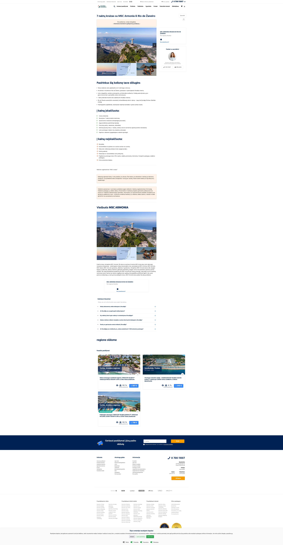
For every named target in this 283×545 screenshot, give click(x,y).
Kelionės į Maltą (100, 515)
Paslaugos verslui (136, 467)
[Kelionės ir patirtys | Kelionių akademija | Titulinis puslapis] (104, 6)
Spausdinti (182, 15)
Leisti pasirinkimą (141, 536)
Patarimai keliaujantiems (120, 462)
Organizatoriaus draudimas (138, 470)
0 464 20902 (182, 473)
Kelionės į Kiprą (100, 514)
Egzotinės (148, 6)
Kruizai (155, 6)
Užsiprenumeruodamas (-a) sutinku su (159, 444)
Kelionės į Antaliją (150, 504)
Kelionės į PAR (137, 509)
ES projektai (135, 474)
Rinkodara (156, 542)
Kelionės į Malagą (162, 513)
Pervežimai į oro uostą (176, 510)
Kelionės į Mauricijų (126, 522)
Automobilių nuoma (175, 504)
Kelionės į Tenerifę (151, 513)
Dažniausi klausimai (111, 1)
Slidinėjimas (175, 6)
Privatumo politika (136, 465)
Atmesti (132, 536)
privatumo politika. (168, 444)
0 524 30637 (182, 469)
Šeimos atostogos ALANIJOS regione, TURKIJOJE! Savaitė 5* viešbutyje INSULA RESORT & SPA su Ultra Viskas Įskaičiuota (117, 378)
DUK (116, 470)
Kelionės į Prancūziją (113, 508)
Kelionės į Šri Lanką (126, 507)
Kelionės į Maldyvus (138, 518)
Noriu (177, 441)
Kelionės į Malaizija (138, 519)
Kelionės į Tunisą (112, 510)
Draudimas (173, 505)
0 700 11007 (178, 458)
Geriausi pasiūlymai (122, 6)
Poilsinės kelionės (101, 462)
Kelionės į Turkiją (100, 504)
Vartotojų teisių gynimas (138, 472)
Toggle (124, 542)
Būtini (127, 542)
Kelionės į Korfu (150, 512)
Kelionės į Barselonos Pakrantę (149, 517)
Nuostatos (146, 542)
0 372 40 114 (172, 473)
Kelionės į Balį (125, 515)
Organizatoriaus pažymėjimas (139, 469)
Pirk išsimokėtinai (175, 509)
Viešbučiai (117, 467)
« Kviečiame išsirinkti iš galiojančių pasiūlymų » (126, 23)
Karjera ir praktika (136, 464)
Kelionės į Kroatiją (112, 504)
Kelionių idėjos (118, 474)
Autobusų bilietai (175, 512)
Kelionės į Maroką (125, 512)
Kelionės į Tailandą (126, 504)
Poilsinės (132, 6)
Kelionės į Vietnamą (126, 505)
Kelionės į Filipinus (126, 517)
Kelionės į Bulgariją (101, 509)
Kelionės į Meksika (126, 514)
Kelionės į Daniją (112, 516)
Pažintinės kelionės (101, 464)
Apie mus (119, 1)
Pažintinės (140, 6)
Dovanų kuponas (175, 514)
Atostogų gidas (101, 1)
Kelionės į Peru (125, 509)
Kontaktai (125, 1)
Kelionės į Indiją (137, 521)
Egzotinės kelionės (101, 465)
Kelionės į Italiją (100, 510)
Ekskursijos (117, 465)
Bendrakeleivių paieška (120, 469)
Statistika (136, 542)
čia (232, 533)
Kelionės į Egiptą (100, 505)
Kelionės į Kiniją (125, 510)
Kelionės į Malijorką (162, 512)
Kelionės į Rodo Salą (162, 510)
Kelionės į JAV (137, 505)
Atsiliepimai (117, 472)
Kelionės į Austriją (112, 515)
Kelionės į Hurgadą (151, 507)
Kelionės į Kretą (150, 505)
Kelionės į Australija (138, 504)
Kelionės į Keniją (137, 507)
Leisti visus (150, 536)
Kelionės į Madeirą (162, 508)
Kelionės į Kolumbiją (126, 520)
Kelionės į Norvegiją (113, 518)
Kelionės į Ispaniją (101, 512)
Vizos (116, 464)
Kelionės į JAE (137, 513)
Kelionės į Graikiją (100, 507)
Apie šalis (117, 461)
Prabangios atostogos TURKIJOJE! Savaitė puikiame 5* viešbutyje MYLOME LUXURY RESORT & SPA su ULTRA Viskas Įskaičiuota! (119, 415)
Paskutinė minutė (165, 6)
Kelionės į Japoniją (126, 518)
